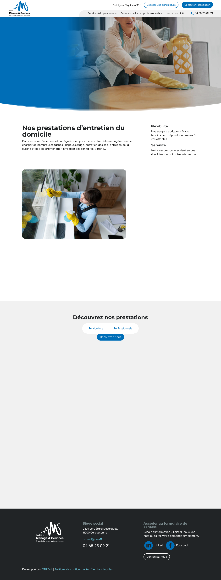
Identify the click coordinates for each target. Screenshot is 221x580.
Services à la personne (101, 13)
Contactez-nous (157, 556)
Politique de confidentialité (72, 569)
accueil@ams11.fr (94, 539)
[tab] (96, 328)
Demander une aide (110, 288)
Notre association (176, 13)
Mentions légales (102, 569)
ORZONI (47, 569)
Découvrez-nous (110, 337)
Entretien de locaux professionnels (140, 13)
